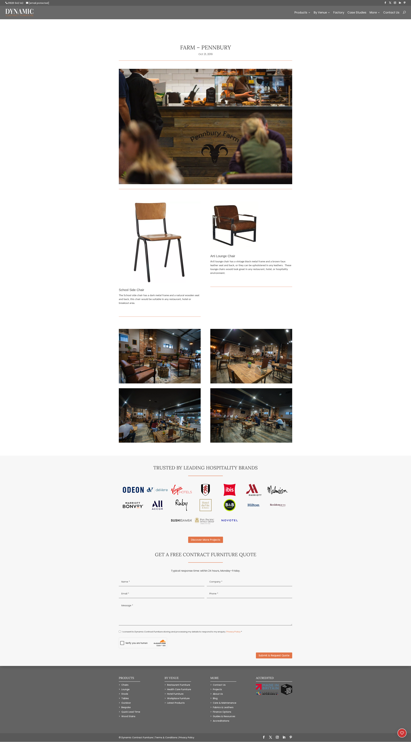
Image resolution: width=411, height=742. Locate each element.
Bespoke (126, 707)
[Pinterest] (404, 3)
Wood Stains (128, 716)
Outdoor (126, 702)
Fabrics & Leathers (223, 707)
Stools (124, 693)
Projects (217, 689)
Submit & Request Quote (274, 655)
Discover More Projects (205, 540)
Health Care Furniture (179, 689)
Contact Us (391, 12)
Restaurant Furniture (178, 684)
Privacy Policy (233, 631)
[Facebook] (385, 3)
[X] (390, 3)
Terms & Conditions (166, 737)
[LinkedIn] (400, 3)
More (373, 12)
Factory (338, 12)
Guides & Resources (224, 716)
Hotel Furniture (175, 693)
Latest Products (176, 702)
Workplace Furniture (178, 698)
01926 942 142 (15, 3)
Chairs (124, 684)
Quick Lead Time (130, 711)
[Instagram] (395, 3)
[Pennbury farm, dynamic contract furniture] (160, 383)
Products (300, 12)
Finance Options (222, 711)
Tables (125, 698)
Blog (215, 698)
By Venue (320, 12)
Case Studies (356, 12)
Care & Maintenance (224, 702)
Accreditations (221, 720)
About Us (218, 693)
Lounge (125, 689)
